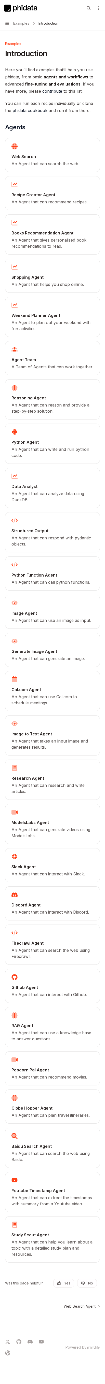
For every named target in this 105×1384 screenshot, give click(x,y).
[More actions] (98, 8)
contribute (52, 91)
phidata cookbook (29, 110)
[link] (52, 155)
